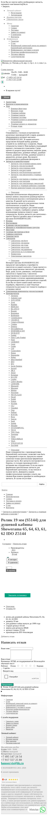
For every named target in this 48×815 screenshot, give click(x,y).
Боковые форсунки (19, 109)
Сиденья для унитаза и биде (17, 232)
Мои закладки (11, 741)
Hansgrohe (15, 355)
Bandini (14, 304)
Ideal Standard (16, 360)
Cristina (14, 324)
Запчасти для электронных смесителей (27, 183)
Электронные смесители (21, 256)
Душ (8, 106)
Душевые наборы (18, 113)
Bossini (14, 311)
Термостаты (16, 254)
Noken (13, 401)
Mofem (13, 390)
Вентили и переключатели (17, 104)
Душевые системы (18, 117)
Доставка (15, 30)
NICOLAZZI (16, 395)
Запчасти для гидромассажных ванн (26, 164)
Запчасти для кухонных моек (23, 168)
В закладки (12, 559)
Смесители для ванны (20, 243)
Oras (13, 410)
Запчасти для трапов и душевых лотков (27, 179)
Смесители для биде (19, 241)
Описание (15, 131)
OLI (12, 406)
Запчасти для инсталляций (22, 166)
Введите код (8, 671)
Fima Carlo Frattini (18, 337)
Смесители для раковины (21, 249)
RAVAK (14, 415)
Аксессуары (11, 102)
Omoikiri (14, 408)
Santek (13, 423)
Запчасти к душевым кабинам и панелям (28, 186)
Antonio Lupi (16, 298)
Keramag (14, 375)
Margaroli (14, 386)
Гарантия (15, 26)
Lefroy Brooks (16, 382)
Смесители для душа (19, 245)
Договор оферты (18, 54)
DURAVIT (15, 333)
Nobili (13, 399)
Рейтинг (4, 666)
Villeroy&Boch (17, 439)
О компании (16, 35)
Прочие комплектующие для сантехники (28, 188)
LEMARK (15, 384)
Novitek (14, 404)
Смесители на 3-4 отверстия (22, 252)
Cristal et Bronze (17, 322)
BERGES (15, 307)
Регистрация (16, 13)
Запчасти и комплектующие (17, 161)
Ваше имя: (5, 648)
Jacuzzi (13, 368)
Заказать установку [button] (17, 595)
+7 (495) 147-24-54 (13, 77)
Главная (9, 494)
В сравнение (12, 563)
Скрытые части (12, 236)
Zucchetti (14, 445)
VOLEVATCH (17, 443)
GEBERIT (15, 342)
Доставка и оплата (13, 501)
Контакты (15, 37)
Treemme (14, 434)
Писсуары (10, 230)
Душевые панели (18, 115)
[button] (4, 490)
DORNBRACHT (18, 331)
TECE (13, 430)
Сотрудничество (18, 57)
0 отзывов (6, 544)
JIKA (13, 371)
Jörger (13, 373)
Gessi (13, 344)
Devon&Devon (17, 329)
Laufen (13, 379)
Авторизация (16, 15)
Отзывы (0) (10, 609)
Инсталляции (11, 223)
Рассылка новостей (13, 743)
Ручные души (16, 126)
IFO (12, 364)
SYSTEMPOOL (17, 428)
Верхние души (17, 111)
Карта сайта (10, 727)
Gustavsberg (16, 351)
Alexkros (14, 296)
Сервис (14, 28)
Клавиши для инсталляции (17, 225)
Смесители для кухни (20, 247)
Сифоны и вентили (14, 234)
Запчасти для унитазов (20, 181)
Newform (14, 393)
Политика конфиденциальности (24, 52)
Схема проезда (7, 69)
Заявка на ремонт (18, 32)
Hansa (13, 353)
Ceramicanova (16, 318)
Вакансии (9, 729)
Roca (13, 417)
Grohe (13, 346)
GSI (12, 349)
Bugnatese (15, 313)
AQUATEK (15, 300)
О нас (13, 43)
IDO (12, 362)
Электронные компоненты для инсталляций (24, 291)
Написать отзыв (20, 544)
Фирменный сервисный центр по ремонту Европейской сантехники (29, 47)
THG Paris (15, 432)
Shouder (14, 426)
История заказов (12, 739)
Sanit (13, 421)
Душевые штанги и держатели (23, 124)
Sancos (13, 419)
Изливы (9, 221)
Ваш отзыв (5, 659)
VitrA (13, 441)
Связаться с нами (12, 721)
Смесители (10, 238)
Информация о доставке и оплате (25, 50)
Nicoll (13, 397)
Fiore (13, 340)
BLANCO (15, 309)
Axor (13, 302)
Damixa (14, 326)
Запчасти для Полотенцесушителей (26, 172)
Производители (12, 293)
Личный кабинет (12, 737)
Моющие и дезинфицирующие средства (23, 227)
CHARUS (15, 320)
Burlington (15, 315)
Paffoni (13, 412)
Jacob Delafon (16, 366)
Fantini (13, 335)
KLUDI (14, 377)
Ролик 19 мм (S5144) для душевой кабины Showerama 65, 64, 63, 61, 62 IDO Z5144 (20, 688)
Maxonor (14, 388)
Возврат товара (11, 725)
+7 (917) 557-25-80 (13, 80)
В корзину (11, 570)
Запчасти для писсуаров (21, 170)
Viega (13, 437)
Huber (13, 357)
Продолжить (7, 685)
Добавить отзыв (7, 636)
